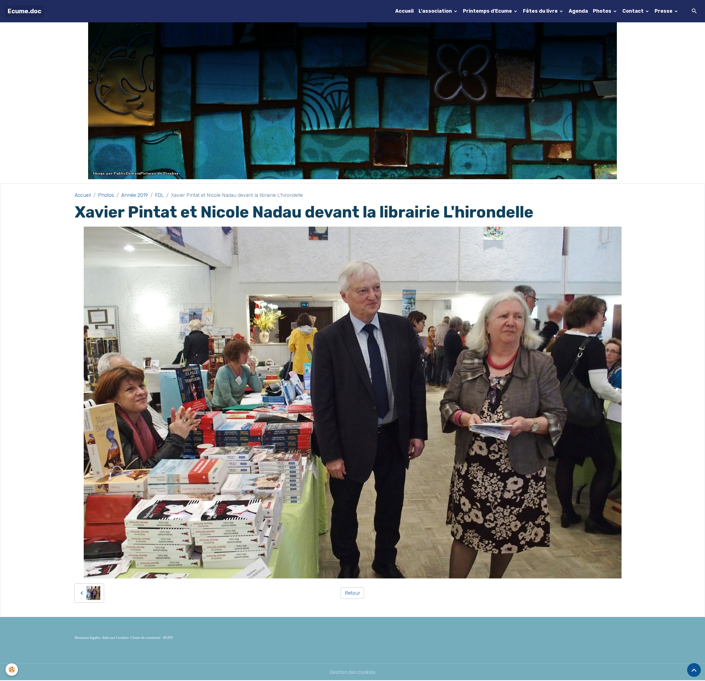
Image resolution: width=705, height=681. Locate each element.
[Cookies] (12, 669)
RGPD (168, 638)
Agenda (578, 11)
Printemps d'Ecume (488, 11)
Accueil (404, 11)
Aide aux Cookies (115, 638)
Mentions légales (87, 638)
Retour (352, 593)
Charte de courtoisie (146, 638)
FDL (159, 195)
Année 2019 (134, 195)
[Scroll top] (694, 670)
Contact (633, 11)
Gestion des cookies (352, 672)
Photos (602, 11)
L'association (436, 11)
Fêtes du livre (541, 11)
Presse (664, 11)
